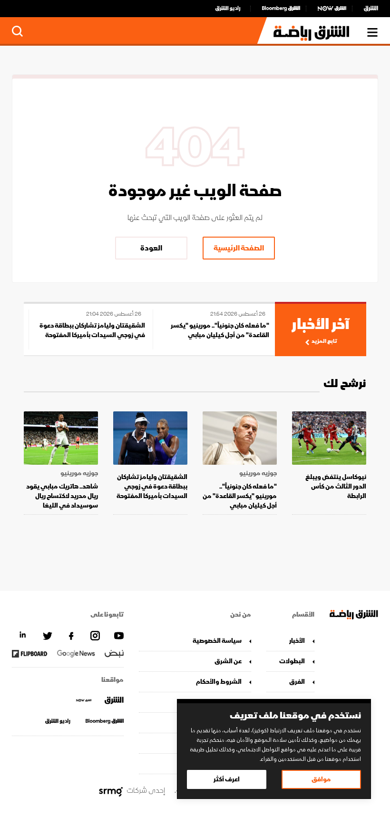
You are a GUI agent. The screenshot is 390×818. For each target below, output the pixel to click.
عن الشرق (227, 661)
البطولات (292, 661)
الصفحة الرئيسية (239, 248)
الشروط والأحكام (218, 681)
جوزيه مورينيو (258, 473)
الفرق (297, 681)
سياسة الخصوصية (217, 640)
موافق (321, 779)
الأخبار (297, 640)
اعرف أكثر (227, 779)
